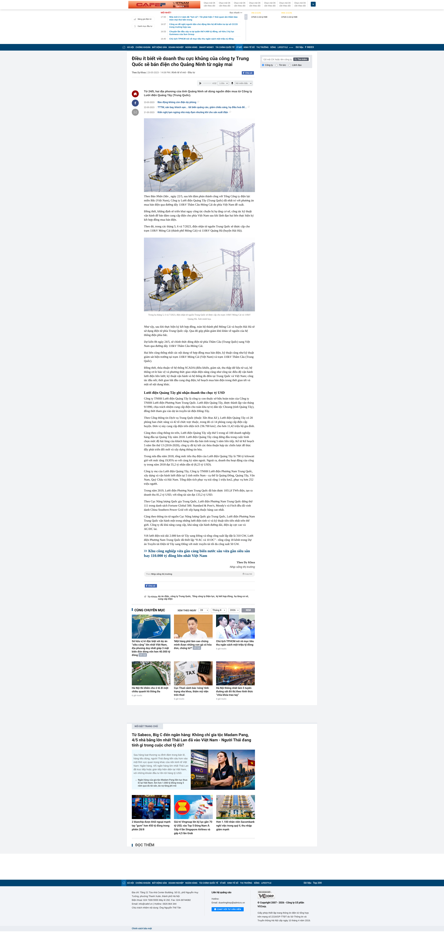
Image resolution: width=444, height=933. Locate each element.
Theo (199, 574)
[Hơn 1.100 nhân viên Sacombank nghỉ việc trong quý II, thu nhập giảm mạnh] (235, 807)
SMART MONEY (206, 47)
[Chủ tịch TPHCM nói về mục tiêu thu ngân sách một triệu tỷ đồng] (235, 627)
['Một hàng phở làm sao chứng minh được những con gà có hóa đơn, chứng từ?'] (193, 627)
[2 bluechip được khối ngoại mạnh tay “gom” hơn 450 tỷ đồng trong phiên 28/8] (151, 807)
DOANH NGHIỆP (176, 47)
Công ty (269, 65)
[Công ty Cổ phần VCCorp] (285, 895)
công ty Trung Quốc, (180, 596)
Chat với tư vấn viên (229, 909)
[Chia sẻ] (135, 103)
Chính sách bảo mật (142, 928)
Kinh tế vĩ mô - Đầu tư (183, 72)
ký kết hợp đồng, (224, 596)
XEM (248, 610)
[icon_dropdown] (313, 4)
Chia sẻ (248, 73)
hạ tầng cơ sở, (241, 596)
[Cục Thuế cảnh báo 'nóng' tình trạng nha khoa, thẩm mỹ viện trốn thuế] (193, 673)
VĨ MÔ (239, 47)
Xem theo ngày (187, 610)
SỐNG (273, 47)
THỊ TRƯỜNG (262, 47)
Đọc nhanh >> (236, 12)
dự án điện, (164, 596)
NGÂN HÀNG (191, 47)
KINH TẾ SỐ (249, 47)
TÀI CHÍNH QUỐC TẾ (224, 47)
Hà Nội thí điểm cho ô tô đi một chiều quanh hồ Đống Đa (150, 689)
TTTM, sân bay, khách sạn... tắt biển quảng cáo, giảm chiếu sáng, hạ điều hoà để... (202, 107)
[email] (135, 112)
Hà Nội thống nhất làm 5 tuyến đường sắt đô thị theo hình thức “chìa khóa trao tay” (234, 691)
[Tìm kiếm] (301, 59)
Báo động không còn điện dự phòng (177, 102)
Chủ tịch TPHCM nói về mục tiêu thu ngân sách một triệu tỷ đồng (235, 643)
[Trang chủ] (123, 47)
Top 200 (317, 883)
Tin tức (282, 65)
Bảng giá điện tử (145, 19)
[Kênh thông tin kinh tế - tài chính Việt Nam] (164, 4)
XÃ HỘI (130, 47)
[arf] (199, 578)
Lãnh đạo (297, 65)
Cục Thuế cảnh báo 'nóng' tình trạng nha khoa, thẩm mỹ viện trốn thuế (191, 691)
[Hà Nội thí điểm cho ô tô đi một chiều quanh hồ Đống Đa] (151, 673)
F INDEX (309, 47)
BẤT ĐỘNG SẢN (159, 47)
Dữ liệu (299, 47)
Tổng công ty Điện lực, (203, 596)
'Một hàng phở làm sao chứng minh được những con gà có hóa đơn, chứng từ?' (193, 645)
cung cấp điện (165, 599)
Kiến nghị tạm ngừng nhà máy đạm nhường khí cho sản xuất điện (193, 112)
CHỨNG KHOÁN (143, 47)
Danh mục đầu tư (145, 26)
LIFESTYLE (283, 47)
